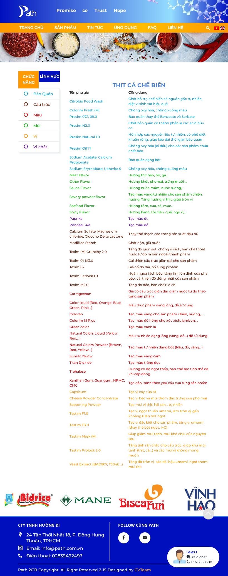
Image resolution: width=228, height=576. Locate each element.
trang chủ (31, 27)
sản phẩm (65, 27)
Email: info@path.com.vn (54, 548)
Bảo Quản (43, 93)
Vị (35, 136)
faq (152, 27)
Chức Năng (29, 79)
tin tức (95, 27)
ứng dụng (125, 27)
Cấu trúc (41, 104)
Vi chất (40, 146)
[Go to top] (208, 513)
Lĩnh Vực (49, 76)
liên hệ (175, 27)
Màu (37, 115)
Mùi (37, 125)
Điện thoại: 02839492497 (54, 555)
